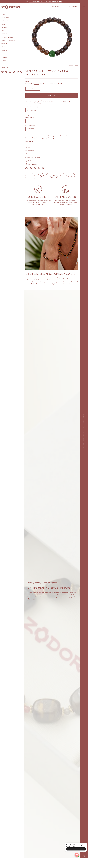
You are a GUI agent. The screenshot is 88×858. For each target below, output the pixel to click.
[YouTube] (21, 72)
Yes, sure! (76, 849)
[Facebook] (18, 72)
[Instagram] (2, 72)
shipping (36, 84)
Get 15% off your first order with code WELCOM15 (45, 1)
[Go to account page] (69, 6)
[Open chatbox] (77, 855)
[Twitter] (6, 72)
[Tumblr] (14, 72)
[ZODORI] (10, 7)
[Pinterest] (10, 72)
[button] (65, 6)
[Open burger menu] (84, 7)
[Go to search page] (65, 6)
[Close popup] (85, 844)
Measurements (29, 117)
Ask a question (32, 164)
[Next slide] (76, 65)
